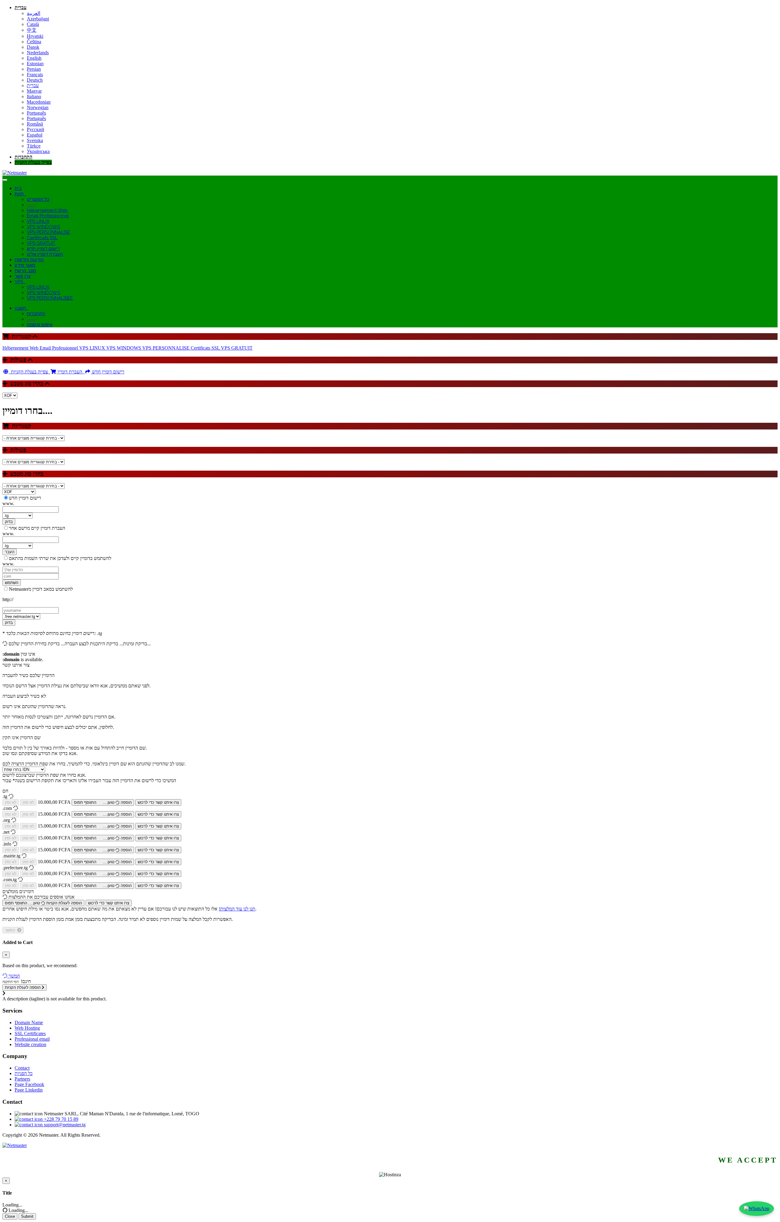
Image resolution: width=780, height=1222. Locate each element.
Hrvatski (35, 36)
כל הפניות (24, 1073)
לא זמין (10, 802)
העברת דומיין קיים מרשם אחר (37, 528)
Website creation (30, 1044)
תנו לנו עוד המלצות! (237, 908)
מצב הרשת (25, 270)
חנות (20, 194)
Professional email (32, 1039)
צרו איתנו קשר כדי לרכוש (158, 802)
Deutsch (35, 80)
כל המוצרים (38, 199)
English (34, 58)
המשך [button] (14, 975)
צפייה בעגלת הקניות (33, 162)
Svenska (35, 140)
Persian (34, 69)
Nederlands (38, 52)
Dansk (33, 47)
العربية (33, 13)
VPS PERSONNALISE (48, 232)
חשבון (22, 308)
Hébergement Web (47, 210)
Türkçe (34, 145)
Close (10, 1216)
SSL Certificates (30, 1033)
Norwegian (37, 107)
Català (33, 24)
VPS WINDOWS (43, 227)
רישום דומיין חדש (43, 248)
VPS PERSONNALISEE (50, 298)
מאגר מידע (25, 265)
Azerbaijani (38, 18)
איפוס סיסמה (39, 324)
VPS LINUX (38, 221)
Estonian (35, 63)
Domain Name (29, 1022)
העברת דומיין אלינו (45, 254)
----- (31, 205)
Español (34, 134)
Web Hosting (27, 1028)
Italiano (34, 96)
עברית (21, 7)
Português (36, 113)
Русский (35, 129)
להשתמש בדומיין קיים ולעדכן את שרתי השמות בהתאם (60, 558)
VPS (20, 281)
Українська (38, 151)
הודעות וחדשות (29, 259)
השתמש (11, 582)
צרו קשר (22, 276)
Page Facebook (29, 1084)
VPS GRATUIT (41, 243)
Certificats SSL (42, 237)
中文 (32, 30)
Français (35, 74)
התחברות (23, 156)
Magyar (34, 91)
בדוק (9, 521)
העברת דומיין (70, 371)
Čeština (34, 41)
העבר (9, 552)
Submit (27, 1216)
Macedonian (39, 102)
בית (18, 188)
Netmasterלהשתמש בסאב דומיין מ (41, 589)
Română (35, 123)
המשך (11, 930)
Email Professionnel (48, 216)
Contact (22, 1068)
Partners (22, 1078)
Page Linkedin (29, 1089)
